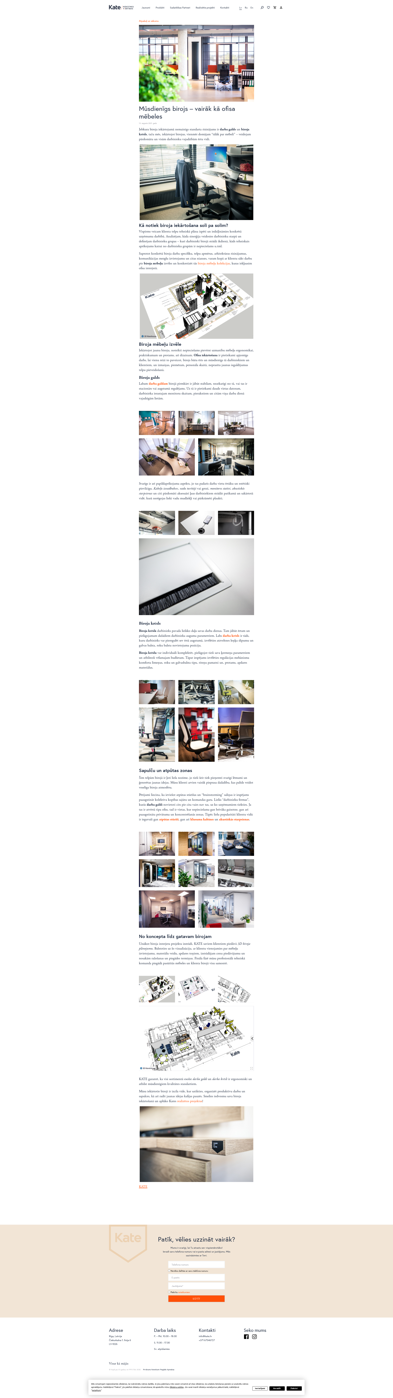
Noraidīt (277, 1388)
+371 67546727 (207, 1340)
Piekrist (294, 1388)
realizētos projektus (189, 1101)
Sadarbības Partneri (180, 7)
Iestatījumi (260, 1388)
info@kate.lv (205, 1336)
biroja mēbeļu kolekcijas (214, 263)
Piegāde (163, 1369)
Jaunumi (146, 7)
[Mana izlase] (268, 7)
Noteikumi (155, 1369)
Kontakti (224, 7)
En (252, 7)
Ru (246, 7)
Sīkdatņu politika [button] (177, 1387)
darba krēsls (231, 636)
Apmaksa (170, 1369)
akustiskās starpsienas (234, 819)
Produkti (160, 7)
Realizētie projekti (205, 7)
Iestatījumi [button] (96, 1390)
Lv (240, 7)
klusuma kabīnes (202, 819)
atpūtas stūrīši (169, 819)
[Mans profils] (281, 7)
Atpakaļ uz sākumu (149, 20)
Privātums (147, 1369)
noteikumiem (184, 1292)
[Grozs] (274, 7)
